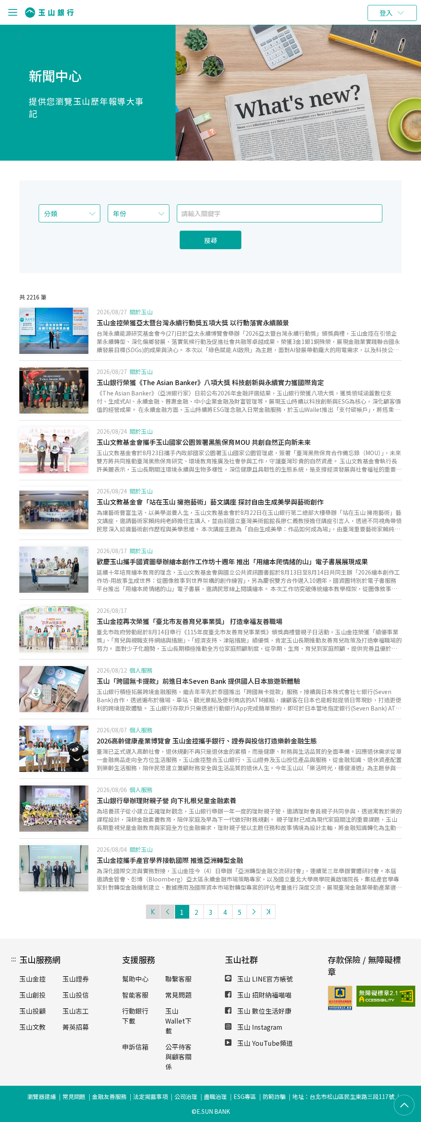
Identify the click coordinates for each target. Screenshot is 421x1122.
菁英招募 (75, 1027)
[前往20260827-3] (53, 390)
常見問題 (178, 995)
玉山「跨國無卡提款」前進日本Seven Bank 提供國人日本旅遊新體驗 (198, 681)
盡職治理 (215, 1096)
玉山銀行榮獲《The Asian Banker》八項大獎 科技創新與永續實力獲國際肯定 (210, 382)
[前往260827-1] (53, 331)
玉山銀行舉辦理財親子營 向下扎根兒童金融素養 (166, 800)
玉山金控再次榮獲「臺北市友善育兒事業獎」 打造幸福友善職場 (189, 621)
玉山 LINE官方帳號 (264, 979)
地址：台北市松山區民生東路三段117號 (343, 1096)
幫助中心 (135, 979)
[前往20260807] (53, 749)
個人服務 (141, 670)
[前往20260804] (53, 868)
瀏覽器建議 (41, 1096)
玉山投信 (75, 995)
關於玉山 (141, 312)
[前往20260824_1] (53, 450)
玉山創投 (32, 995)
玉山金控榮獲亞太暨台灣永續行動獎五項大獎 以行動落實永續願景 (193, 322)
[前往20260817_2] (53, 570)
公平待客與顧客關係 (178, 1056)
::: (19, 36)
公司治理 (185, 1096)
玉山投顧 (32, 1011)
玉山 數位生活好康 (263, 1011)
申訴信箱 (135, 1047)
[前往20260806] (53, 808)
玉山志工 (75, 1011)
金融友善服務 (109, 1096)
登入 (386, 13)
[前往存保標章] (340, 1007)
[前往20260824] (53, 510)
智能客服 (135, 995)
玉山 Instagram (259, 1027)
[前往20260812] (53, 689)
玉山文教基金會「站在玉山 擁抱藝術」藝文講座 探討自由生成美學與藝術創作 (210, 502)
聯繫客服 (178, 979)
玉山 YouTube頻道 (264, 1043)
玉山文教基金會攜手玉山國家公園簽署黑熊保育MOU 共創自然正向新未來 (204, 442)
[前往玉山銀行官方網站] (49, 12)
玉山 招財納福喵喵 (263, 995)
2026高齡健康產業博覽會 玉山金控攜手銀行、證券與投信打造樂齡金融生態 (207, 741)
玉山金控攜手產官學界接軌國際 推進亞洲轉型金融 (170, 860)
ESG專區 (245, 1096)
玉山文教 (32, 1027)
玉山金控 (32, 979)
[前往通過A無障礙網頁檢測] (364, 996)
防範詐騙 (274, 1096)
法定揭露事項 (150, 1096)
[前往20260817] (53, 629)
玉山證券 (75, 979)
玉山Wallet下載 (178, 1021)
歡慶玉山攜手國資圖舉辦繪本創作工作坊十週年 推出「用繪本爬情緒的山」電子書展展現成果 (232, 561)
